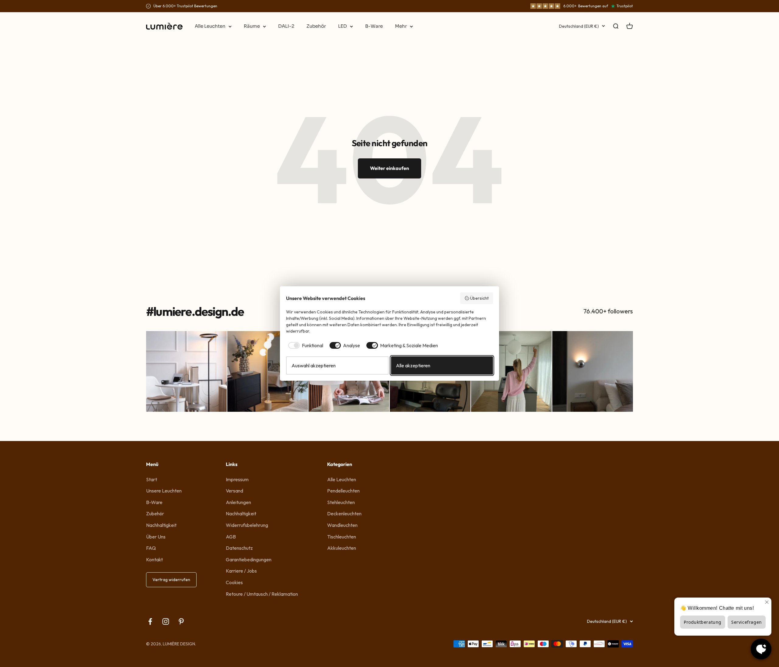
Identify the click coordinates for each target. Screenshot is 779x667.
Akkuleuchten (341, 548)
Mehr (401, 26)
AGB (231, 537)
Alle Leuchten (210, 26)
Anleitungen (238, 502)
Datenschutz (239, 548)
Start (151, 479)
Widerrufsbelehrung (247, 525)
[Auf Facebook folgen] (150, 621)
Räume (252, 26)
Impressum (237, 479)
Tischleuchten (341, 537)
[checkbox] (304, 345)
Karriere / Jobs (241, 571)
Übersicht (479, 298)
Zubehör (316, 26)
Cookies (234, 582)
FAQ (151, 548)
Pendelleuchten (343, 491)
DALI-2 (286, 26)
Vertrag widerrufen (171, 579)
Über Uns (156, 537)
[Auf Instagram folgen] (166, 621)
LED (342, 26)
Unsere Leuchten (164, 491)
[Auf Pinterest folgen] (181, 621)
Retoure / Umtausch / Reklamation (262, 594)
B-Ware (374, 26)
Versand (234, 491)
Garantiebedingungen (248, 559)
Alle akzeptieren (413, 365)
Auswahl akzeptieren (314, 365)
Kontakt (154, 559)
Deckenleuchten (344, 513)
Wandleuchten (342, 525)
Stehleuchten (341, 502)
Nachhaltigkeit (161, 525)
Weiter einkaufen (389, 168)
